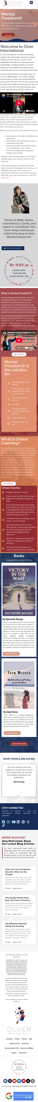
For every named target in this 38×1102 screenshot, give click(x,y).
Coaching (9, 1039)
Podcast (24, 1039)
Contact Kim (23, 1053)
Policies (14, 1053)
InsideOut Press (14, 1043)
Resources (25, 1043)
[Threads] (28, 1081)
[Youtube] (14, 1081)
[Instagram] (10, 1081)
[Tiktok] (33, 1081)
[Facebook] (5, 1081)
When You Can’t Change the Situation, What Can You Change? (17, 871)
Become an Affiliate (27, 1048)
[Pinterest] (23, 1081)
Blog (30, 1039)
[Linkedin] (19, 1081)
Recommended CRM (12, 1048)
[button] (31, 2)
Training (17, 1039)
